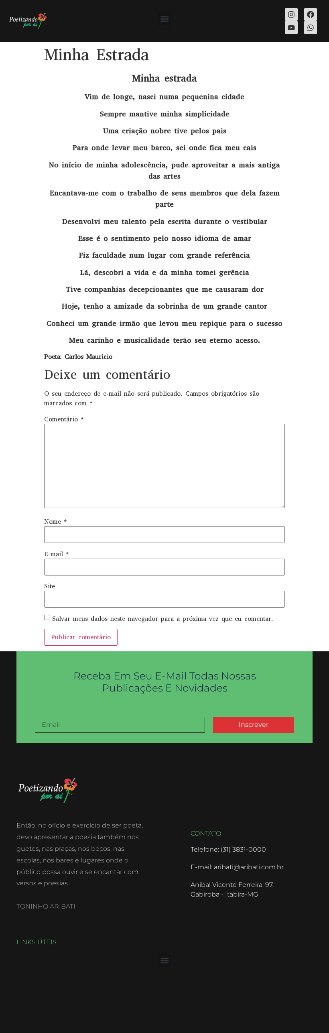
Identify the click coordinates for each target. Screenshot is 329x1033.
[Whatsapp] (310, 27)
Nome (55, 522)
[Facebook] (310, 14)
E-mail (56, 554)
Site (49, 586)
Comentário (64, 419)
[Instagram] (291, 14)
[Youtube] (291, 27)
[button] (164, 19)
